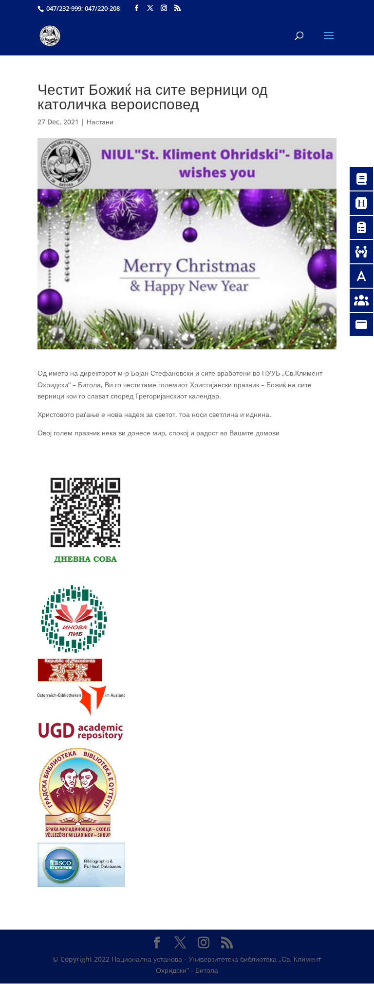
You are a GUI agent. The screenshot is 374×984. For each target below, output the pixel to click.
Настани (100, 121)
